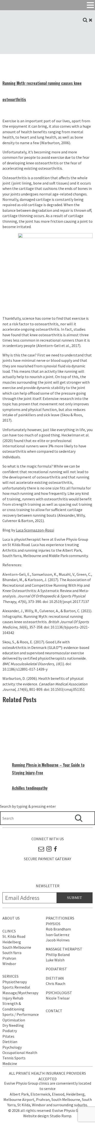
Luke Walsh (55, 959)
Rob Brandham (58, 929)
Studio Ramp (60, 1115)
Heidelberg (11, 941)
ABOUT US (11, 918)
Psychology (12, 1047)
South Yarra (11, 952)
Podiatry (9, 1030)
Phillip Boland (58, 954)
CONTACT (54, 1010)
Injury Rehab (12, 998)
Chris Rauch (55, 983)
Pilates (8, 1036)
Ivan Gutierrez (57, 934)
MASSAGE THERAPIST (64, 949)
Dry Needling (13, 1025)
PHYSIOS (53, 923)
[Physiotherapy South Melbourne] (47, 45)
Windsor (9, 963)
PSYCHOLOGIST (59, 992)
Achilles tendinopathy (30, 788)
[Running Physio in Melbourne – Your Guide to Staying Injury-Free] (52, 757)
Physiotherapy (14, 981)
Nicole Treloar (58, 998)
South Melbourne (16, 947)
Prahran (9, 958)
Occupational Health (19, 1052)
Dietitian (9, 1041)
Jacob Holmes (58, 940)
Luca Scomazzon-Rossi (35, 530)
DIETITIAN (55, 978)
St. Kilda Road (13, 936)
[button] (90, 5)
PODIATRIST (56, 968)
